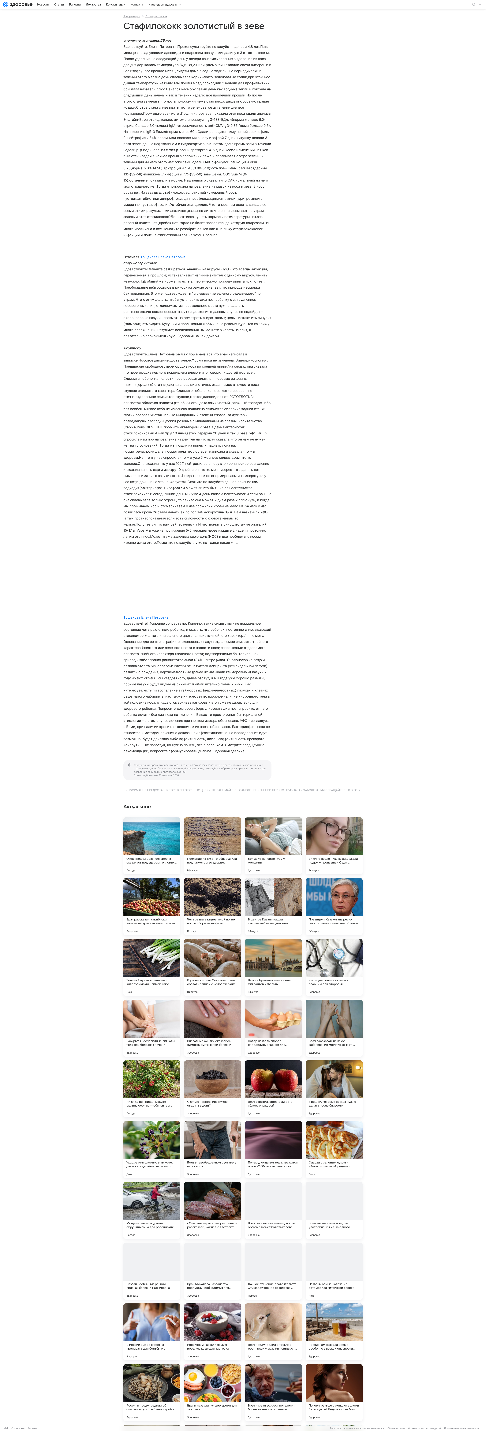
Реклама (32, 1428)
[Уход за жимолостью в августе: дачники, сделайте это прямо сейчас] (151, 1149)
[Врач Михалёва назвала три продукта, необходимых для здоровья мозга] (212, 1271)
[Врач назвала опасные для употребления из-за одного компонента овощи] (334, 1210)
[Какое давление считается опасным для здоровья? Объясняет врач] (334, 967)
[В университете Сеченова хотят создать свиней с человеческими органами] (212, 967)
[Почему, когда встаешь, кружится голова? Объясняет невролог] (273, 1149)
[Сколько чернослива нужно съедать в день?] (212, 1088)
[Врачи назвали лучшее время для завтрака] (212, 1392)
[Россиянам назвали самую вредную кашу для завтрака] (212, 1331)
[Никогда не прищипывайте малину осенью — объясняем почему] (151, 1088)
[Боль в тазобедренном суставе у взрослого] (212, 1149)
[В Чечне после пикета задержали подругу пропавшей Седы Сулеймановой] (334, 845)
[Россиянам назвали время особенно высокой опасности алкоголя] (334, 1331)
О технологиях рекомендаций (424, 1428)
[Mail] (5, 4)
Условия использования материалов (364, 1428)
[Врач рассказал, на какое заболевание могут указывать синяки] (334, 1028)
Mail (6, 1428)
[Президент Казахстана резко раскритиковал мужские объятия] (334, 906)
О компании (17, 1428)
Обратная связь (396, 1428)
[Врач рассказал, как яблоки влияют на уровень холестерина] (151, 906)
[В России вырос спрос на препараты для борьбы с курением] (151, 1331)
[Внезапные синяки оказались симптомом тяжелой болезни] (212, 1028)
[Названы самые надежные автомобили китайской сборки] (334, 1271)
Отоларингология (156, 16)
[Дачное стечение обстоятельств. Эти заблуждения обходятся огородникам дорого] (273, 1271)
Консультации (131, 16)
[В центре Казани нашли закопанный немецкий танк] (273, 906)
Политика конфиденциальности (461, 1428)
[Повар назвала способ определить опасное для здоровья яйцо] (273, 1028)
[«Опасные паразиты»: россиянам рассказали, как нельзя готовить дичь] (212, 1210)
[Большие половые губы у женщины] (273, 845)
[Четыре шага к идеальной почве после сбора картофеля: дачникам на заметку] (212, 906)
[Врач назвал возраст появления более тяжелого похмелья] (273, 1392)
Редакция (335, 1428)
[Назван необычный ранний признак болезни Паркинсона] (151, 1271)
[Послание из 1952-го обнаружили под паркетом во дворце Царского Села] (212, 845)
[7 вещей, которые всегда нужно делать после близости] (334, 1088)
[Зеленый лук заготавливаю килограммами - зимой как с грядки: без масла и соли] (151, 967)
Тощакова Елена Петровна (162, 257)
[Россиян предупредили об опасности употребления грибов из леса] (151, 1392)
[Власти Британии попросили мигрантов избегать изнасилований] (273, 967)
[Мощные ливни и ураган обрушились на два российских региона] (151, 1210)
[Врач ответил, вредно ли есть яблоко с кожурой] (273, 1088)
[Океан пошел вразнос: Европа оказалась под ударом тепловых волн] (151, 845)
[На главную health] (20, 4)
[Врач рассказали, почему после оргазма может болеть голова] (273, 1210)
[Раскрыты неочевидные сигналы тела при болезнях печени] (151, 1028)
